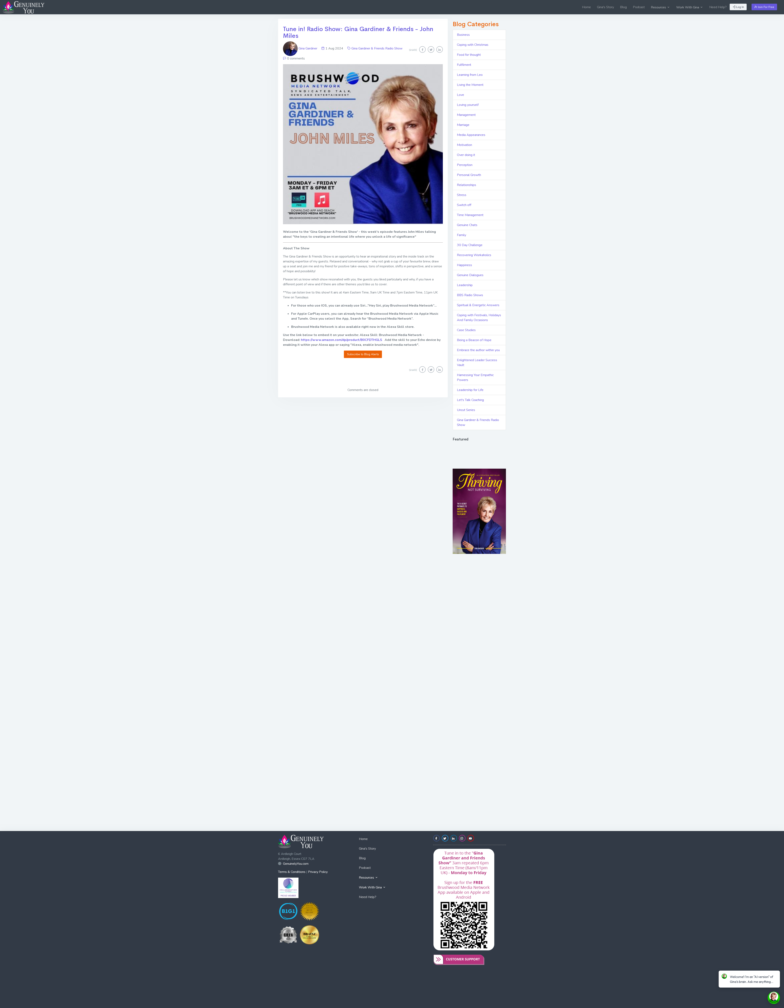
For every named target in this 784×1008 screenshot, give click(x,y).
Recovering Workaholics (474, 255)
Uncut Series (466, 410)
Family (461, 235)
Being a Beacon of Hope (474, 340)
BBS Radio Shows (470, 295)
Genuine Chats (467, 225)
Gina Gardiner (308, 48)
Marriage (463, 125)
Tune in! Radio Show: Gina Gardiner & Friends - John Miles (358, 32)
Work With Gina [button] (688, 7)
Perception (464, 165)
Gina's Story (605, 7)
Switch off (464, 205)
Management (466, 115)
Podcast (639, 7)
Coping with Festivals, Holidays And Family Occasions (479, 317)
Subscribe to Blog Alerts (363, 354)
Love (460, 95)
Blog (623, 7)
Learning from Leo (470, 75)
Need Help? (718, 7)
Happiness (464, 265)
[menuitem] (586, 7)
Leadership (465, 285)
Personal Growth (469, 175)
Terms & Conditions (291, 872)
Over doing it (466, 155)
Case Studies (466, 330)
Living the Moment (470, 85)
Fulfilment (464, 65)
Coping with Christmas (472, 45)
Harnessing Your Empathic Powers (475, 377)
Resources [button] (659, 7)
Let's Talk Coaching (470, 400)
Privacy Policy (318, 872)
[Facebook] (422, 49)
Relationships (466, 185)
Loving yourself (468, 105)
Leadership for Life (470, 390)
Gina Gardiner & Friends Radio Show (376, 48)
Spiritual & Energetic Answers (478, 305)
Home (586, 7)
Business (463, 34)
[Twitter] (431, 49)
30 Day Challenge (469, 245)
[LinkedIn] (439, 49)
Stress (461, 195)
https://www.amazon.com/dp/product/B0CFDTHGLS (341, 340)
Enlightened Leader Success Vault (477, 362)
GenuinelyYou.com (295, 863)
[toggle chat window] (774, 998)
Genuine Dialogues (470, 275)
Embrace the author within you (478, 350)
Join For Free (765, 7)
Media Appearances (471, 135)
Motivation (464, 145)
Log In (739, 7)
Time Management (470, 215)
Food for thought (469, 55)
